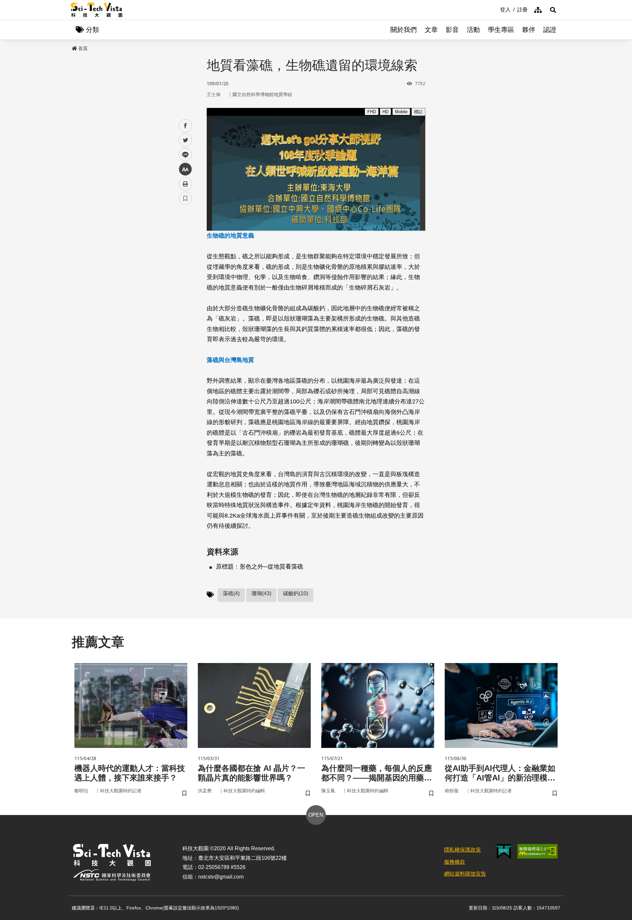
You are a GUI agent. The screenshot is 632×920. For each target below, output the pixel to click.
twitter (185, 140)
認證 (549, 29)
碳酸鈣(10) (295, 593)
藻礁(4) (231, 593)
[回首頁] (96, 10)
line (183, 155)
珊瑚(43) (261, 593)
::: (495, 9)
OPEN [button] (316, 815)
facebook (185, 126)
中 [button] (185, 169)
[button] (553, 10)
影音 (452, 29)
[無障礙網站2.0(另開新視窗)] (537, 851)
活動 (473, 29)
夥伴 (528, 29)
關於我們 (403, 29)
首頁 (83, 48)
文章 (431, 29)
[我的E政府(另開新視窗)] (504, 851)
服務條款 (454, 862)
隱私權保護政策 (462, 850)
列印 (185, 183)
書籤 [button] (185, 198)
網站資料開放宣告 (465, 874)
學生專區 (501, 29)
